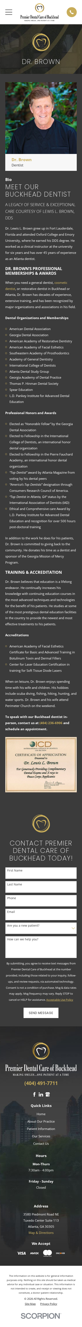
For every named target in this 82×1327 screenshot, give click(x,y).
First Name (14, 870)
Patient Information (41, 1129)
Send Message (41, 1013)
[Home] (39, 12)
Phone (11, 898)
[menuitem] (30, 1304)
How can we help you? (22, 939)
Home (41, 1114)
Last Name (14, 884)
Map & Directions (41, 1232)
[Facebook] (34, 1094)
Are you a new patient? (23, 925)
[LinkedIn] (41, 1094)
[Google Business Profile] (47, 1094)
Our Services (41, 1136)
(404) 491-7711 (41, 1083)
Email (11, 912)
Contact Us (41, 1143)
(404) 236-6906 (51, 723)
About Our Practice (41, 1121)
